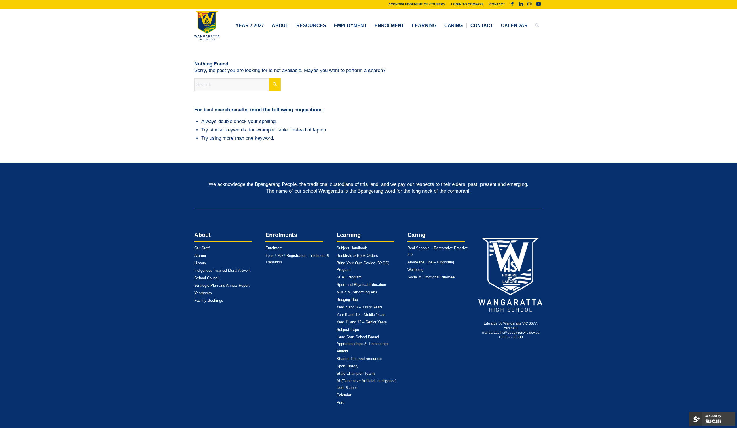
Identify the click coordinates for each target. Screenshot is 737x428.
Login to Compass (467, 4)
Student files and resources (359, 359)
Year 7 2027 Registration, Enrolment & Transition (297, 258)
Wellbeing (415, 269)
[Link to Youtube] (538, 4)
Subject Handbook (352, 248)
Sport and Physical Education (361, 284)
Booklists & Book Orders (357, 255)
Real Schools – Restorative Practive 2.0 (437, 251)
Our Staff (202, 248)
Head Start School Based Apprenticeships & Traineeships (363, 340)
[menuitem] (416, 4)
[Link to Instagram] (529, 4)
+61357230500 (511, 337)
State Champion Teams (356, 373)
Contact (497, 4)
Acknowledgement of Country (416, 4)
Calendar (344, 395)
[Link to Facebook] (512, 4)
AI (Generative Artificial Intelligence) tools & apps (366, 384)
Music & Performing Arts (357, 292)
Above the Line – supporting (430, 262)
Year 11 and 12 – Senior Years (362, 322)
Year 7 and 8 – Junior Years (360, 307)
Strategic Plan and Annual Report (222, 285)
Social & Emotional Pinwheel (431, 277)
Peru (340, 402)
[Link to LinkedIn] (521, 4)
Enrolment (273, 248)
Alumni (200, 255)
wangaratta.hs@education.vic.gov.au (511, 333)
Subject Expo (348, 329)
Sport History (347, 366)
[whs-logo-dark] (207, 26)
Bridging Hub (347, 299)
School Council (206, 278)
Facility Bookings (208, 300)
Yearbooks (203, 293)
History (200, 263)
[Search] (537, 26)
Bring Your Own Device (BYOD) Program (363, 266)
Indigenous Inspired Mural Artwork (222, 270)
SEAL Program (349, 277)
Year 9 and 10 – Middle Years (361, 314)
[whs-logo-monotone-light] (510, 275)
